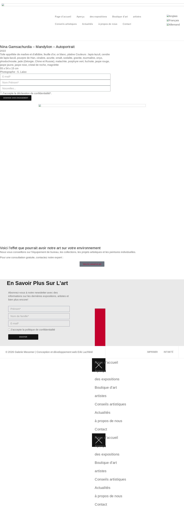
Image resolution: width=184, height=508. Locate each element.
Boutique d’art (120, 16)
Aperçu (80, 16)
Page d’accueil (63, 16)
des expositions (98, 16)
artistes (137, 16)
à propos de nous (107, 24)
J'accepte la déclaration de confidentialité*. (27, 93)
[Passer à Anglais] (172, 16)
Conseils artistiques (66, 24)
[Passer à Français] (172, 20)
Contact (127, 24)
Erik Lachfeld (85, 352)
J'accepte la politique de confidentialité (33, 329)
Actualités (87, 24)
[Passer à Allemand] (173, 24)
